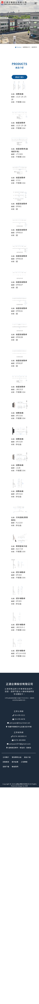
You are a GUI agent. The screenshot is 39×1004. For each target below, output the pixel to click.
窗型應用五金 (17, 757)
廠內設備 (15, 762)
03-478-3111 (20, 715)
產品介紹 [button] (19, 77)
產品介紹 (27, 757)
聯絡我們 (15, 766)
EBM (26, 786)
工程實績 (24, 762)
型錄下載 (6, 766)
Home (19, 47)
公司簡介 (6, 757)
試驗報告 (6, 762)
